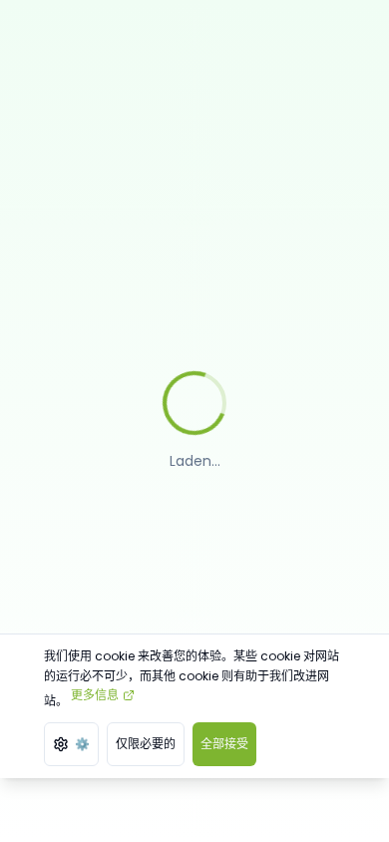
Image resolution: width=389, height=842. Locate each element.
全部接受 (224, 743)
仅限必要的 (146, 743)
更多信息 (95, 694)
